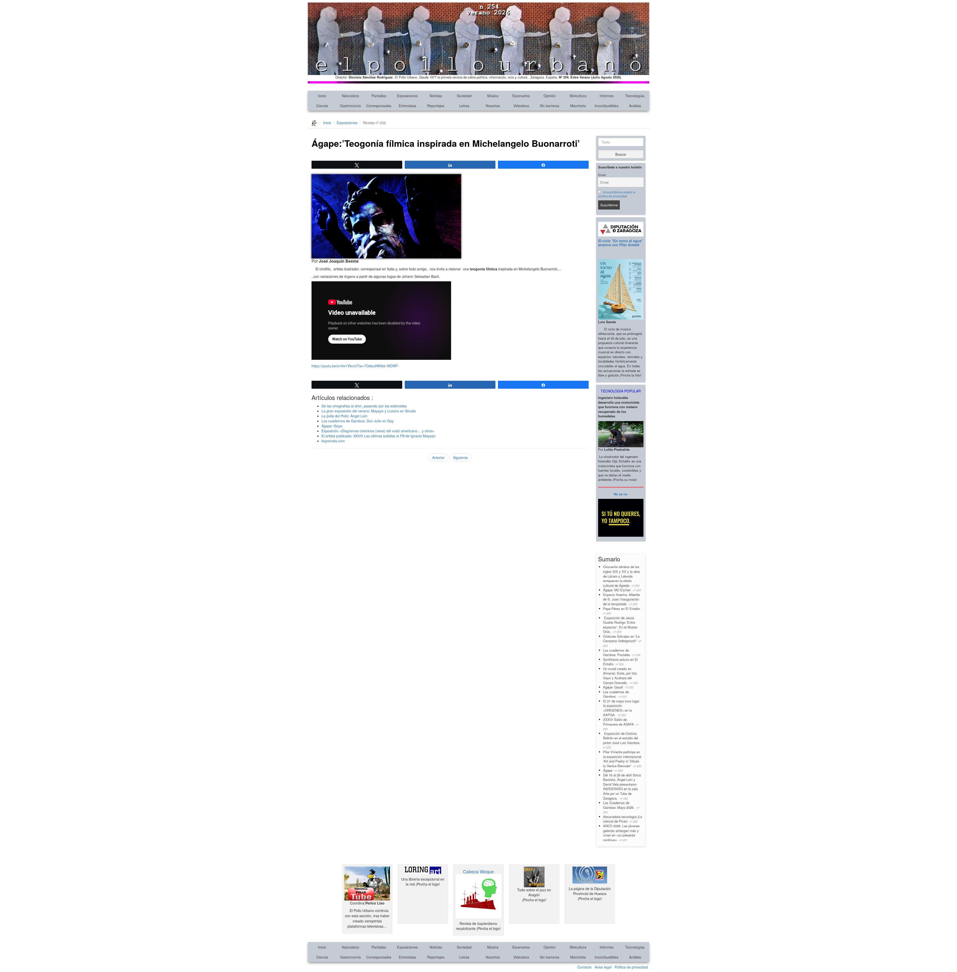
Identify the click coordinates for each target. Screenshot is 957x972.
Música (492, 95)
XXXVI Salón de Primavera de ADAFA (621, 724)
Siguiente (460, 457)
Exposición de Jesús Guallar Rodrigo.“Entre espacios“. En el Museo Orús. (620, 624)
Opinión (550, 95)
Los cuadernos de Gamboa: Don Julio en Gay (357, 420)
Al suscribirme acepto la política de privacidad (617, 194)
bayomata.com (333, 440)
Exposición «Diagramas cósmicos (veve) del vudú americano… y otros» (378, 430)
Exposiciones (407, 95)
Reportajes (435, 105)
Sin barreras (549, 105)
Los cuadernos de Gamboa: (616, 694)
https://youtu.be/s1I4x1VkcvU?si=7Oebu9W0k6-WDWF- (355, 365)
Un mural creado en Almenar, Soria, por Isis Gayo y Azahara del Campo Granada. (620, 675)
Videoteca (521, 105)
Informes (607, 95)
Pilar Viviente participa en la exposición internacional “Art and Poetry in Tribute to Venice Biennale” (622, 758)
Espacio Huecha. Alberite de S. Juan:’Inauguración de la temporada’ (621, 599)
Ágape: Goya (331, 425)
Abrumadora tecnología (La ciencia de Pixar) (622, 819)
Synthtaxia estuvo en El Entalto (620, 662)
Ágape (613, 770)
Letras (464, 105)
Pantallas (379, 95)
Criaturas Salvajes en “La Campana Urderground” (622, 641)
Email (602, 175)
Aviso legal (603, 967)
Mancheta (578, 105)
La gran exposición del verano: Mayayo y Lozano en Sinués (368, 410)
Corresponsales (378, 105)
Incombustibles (606, 105)
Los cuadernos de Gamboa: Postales (621, 652)
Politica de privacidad (631, 967)
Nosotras (493, 105)
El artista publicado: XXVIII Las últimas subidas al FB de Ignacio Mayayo (378, 435)
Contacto (584, 967)
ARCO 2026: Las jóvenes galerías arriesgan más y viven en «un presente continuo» (621, 832)
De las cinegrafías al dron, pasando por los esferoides (364, 405)
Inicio (322, 95)
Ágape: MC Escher (622, 590)
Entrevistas (407, 105)
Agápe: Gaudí (618, 687)
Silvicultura (577, 95)
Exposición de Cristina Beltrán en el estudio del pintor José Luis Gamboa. (622, 740)
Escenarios (521, 95)
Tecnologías (634, 95)
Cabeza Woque (478, 871)
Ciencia (322, 105)
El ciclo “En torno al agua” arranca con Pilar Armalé (620, 242)
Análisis (635, 105)
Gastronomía (350, 105)
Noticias (436, 95)
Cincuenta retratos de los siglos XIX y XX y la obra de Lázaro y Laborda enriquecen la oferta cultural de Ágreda (621, 576)
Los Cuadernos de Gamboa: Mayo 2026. (621, 807)
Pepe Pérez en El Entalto (622, 610)
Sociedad (464, 95)
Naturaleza (350, 95)
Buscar (620, 154)
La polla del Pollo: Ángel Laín (344, 415)
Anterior (438, 457)
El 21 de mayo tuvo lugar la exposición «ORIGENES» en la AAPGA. (621, 708)
